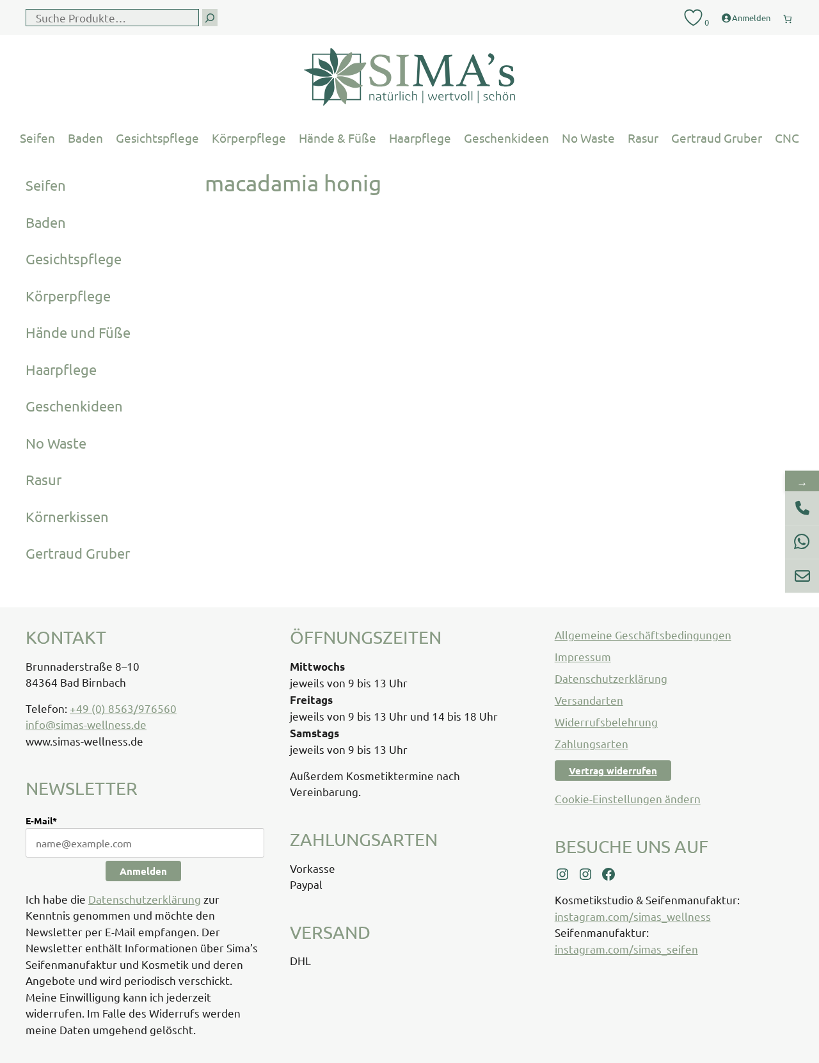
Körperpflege (249, 137)
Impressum (583, 656)
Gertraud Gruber (716, 137)
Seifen (37, 137)
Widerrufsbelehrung (606, 721)
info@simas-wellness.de (86, 724)
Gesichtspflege (157, 137)
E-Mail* (41, 820)
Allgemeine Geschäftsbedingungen (643, 634)
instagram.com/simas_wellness (633, 916)
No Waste (588, 137)
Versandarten (589, 700)
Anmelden (143, 871)
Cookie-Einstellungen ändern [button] (628, 798)
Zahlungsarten (591, 743)
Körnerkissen (67, 516)
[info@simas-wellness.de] (802, 576)
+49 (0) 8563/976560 (123, 708)
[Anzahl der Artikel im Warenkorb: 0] (787, 16)
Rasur (643, 137)
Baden (85, 137)
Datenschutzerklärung (144, 899)
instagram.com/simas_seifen (626, 948)
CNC (787, 137)
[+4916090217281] (802, 542)
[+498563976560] (802, 508)
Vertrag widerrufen (613, 770)
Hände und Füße (78, 332)
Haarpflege (420, 137)
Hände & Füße (337, 137)
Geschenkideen (506, 137)
